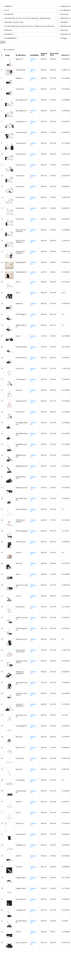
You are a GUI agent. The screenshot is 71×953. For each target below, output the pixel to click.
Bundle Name (21, 55)
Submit (3, 42)
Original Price (44, 54)
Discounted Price (54, 54)
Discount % (66, 55)
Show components (9, 49)
